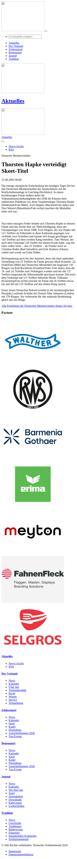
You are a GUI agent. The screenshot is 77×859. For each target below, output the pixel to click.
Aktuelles (12, 101)
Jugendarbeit (16, 796)
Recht (12, 693)
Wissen (13, 696)
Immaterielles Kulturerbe (23, 835)
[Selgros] (32, 649)
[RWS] (32, 411)
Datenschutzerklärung (21, 854)
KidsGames (15, 802)
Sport (12, 723)
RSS (11, 666)
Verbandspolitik (17, 690)
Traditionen (15, 826)
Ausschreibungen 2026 (22, 733)
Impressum (15, 851)
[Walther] (32, 363)
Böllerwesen (16, 829)
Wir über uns (16, 789)
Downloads (15, 799)
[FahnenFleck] (32, 601)
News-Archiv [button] (16, 146)
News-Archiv (16, 663)
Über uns (14, 686)
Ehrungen (14, 832)
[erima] (32, 506)
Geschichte (15, 823)
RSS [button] (11, 149)
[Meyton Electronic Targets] (32, 554)
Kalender (14, 683)
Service (13, 699)
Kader (12, 726)
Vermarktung (16, 703)
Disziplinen (15, 729)
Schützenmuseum (18, 839)
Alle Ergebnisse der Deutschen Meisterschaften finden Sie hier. (37, 305)
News (12, 680)
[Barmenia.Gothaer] (32, 459)
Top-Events (15, 736)
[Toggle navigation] (45, 31)
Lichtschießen (16, 806)
